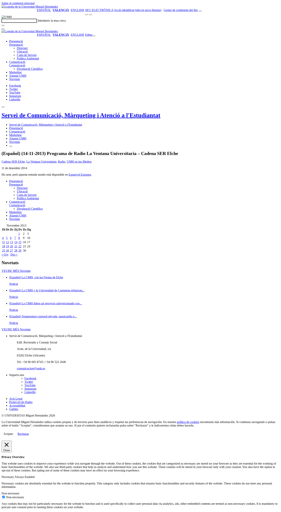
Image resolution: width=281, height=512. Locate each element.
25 (3, 250)
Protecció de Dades (20, 402)
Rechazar (23, 433)
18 (3, 246)
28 (15, 250)
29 (19, 250)
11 (3, 242)
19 (7, 246)
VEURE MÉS (16, 270)
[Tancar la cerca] (3, 28)
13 (11, 242)
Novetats (14, 79)
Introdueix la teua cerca (52, 20)
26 (7, 250)
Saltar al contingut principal (18, 3)
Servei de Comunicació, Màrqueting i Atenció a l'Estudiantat (81, 115)
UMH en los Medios (79, 161)
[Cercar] (3, 25)
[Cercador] (200, 11)
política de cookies (188, 422)
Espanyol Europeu (80, 174)
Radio (61, 161)
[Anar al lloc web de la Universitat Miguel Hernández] (30, 6)
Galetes (13, 409)
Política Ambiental (28, 58)
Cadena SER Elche (13, 161)
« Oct (5, 254)
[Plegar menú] (93, 35)
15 (19, 242)
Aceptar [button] (8, 433)
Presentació (16, 41)
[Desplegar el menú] (90, 14)
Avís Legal (15, 398)
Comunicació (17, 62)
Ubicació (22, 51)
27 (11, 250)
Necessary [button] (8, 477)
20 (11, 246)
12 (7, 242)
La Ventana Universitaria (41, 161)
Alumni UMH (17, 75)
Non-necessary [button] (10, 493)
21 (15, 246)
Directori (22, 48)
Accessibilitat (17, 405)
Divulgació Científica (30, 68)
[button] (16, 44)
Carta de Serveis (27, 55)
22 (19, 246)
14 (15, 242)
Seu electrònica (99, 10)
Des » (14, 254)
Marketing (15, 72)
